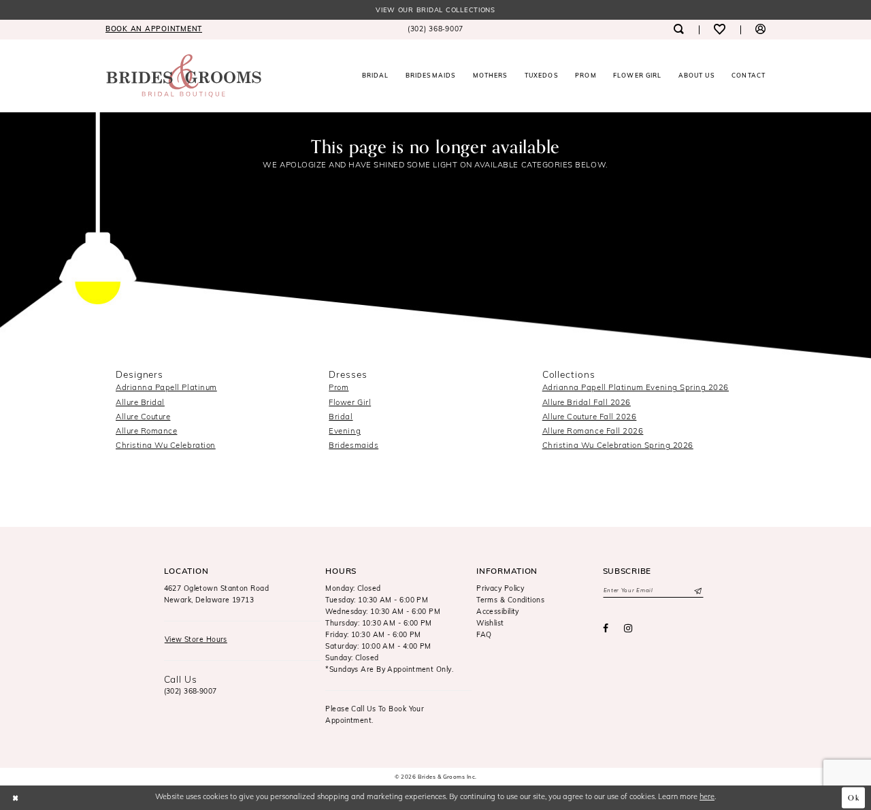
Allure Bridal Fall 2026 (586, 403)
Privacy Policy (500, 589)
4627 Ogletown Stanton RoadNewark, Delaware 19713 (216, 594)
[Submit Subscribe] (697, 591)
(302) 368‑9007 (190, 692)
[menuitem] (154, 29)
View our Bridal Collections (435, 10)
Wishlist (490, 624)
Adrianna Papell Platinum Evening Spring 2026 (635, 388)
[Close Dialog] (15, 798)
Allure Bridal (140, 403)
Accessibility (497, 612)
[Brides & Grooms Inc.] (183, 76)
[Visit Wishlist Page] (719, 29)
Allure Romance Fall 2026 (593, 431)
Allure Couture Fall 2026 (589, 417)
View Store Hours (196, 640)
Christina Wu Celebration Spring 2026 (617, 446)
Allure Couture (143, 417)
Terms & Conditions (510, 600)
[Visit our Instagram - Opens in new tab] (628, 628)
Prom (338, 388)
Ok (854, 798)
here (707, 797)
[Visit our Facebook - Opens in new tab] (605, 628)
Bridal (340, 417)
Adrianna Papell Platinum (166, 388)
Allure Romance (146, 431)
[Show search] (678, 29)
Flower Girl (350, 403)
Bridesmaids (353, 446)
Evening (345, 431)
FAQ (483, 635)
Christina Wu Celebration (166, 446)
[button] (760, 29)
